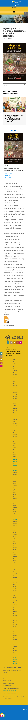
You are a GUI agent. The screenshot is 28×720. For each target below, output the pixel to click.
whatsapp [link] (9, 177)
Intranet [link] (9, 5)
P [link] (6, 351)
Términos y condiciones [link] (11, 349)
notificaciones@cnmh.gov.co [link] (9, 690)
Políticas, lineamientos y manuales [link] (14, 347)
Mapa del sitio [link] (17, 5)
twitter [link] (8, 175)
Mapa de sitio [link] (9, 355)
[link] (26, 14)
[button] (11, 130)
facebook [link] (8, 173)
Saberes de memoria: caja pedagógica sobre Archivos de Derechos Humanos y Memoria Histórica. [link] (14, 118)
